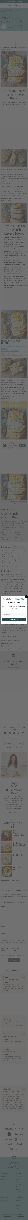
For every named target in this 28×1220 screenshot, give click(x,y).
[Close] (26, 596)
